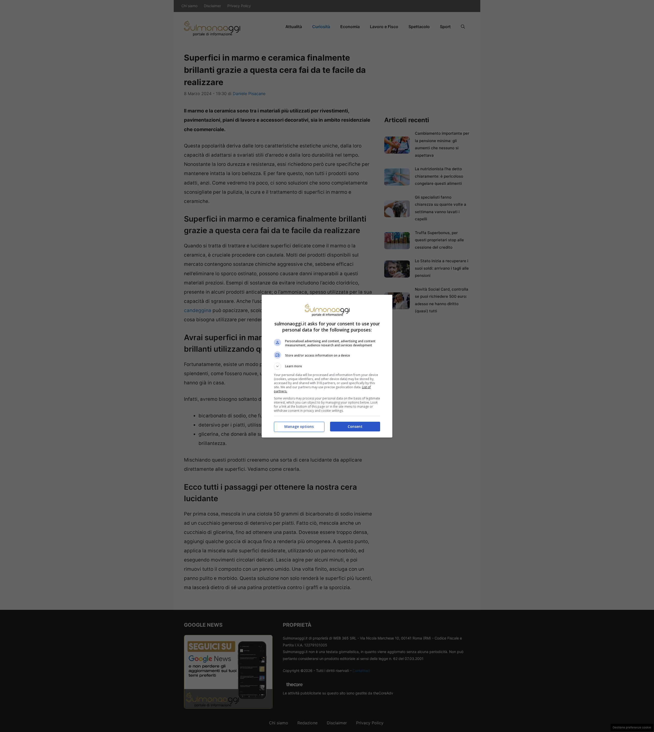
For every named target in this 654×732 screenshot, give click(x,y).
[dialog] (327, 366)
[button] (327, 366)
